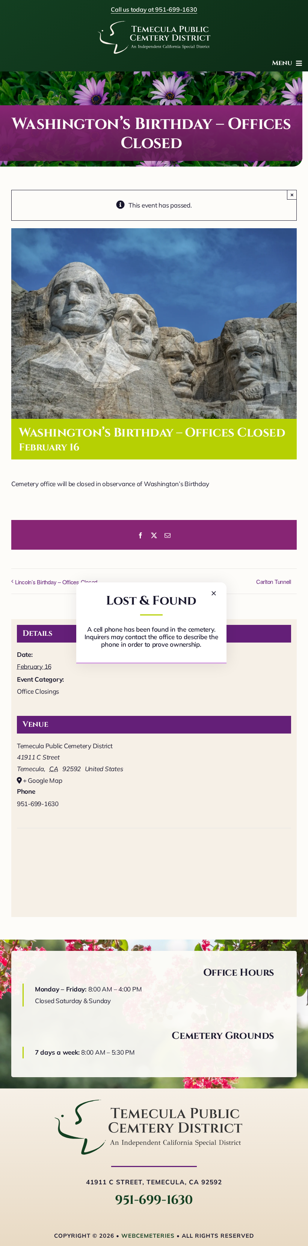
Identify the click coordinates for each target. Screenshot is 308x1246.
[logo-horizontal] (148, 1103)
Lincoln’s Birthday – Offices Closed (56, 582)
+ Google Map (42, 780)
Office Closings (38, 691)
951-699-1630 (154, 1200)
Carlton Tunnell (273, 581)
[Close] (213, 593)
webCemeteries (148, 1235)
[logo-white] (154, 24)
